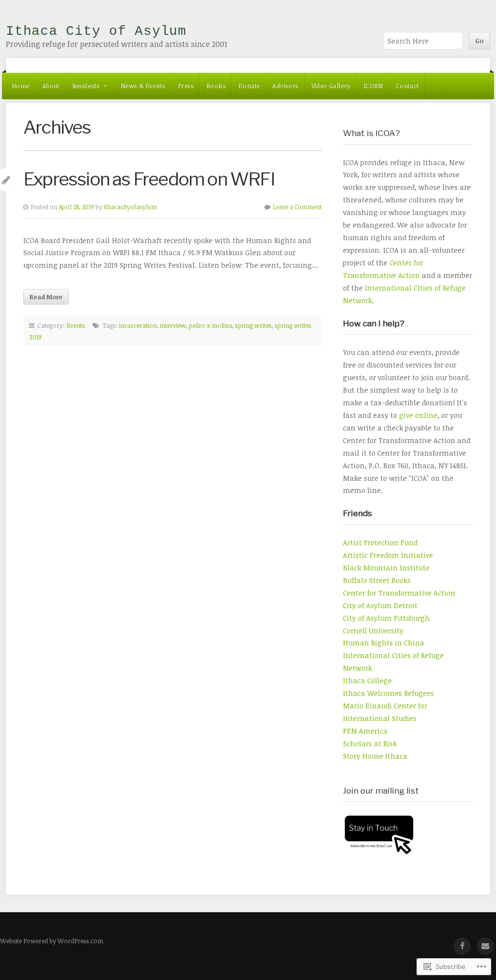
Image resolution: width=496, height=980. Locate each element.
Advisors (285, 85)
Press (186, 85)
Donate (249, 85)
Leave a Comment (297, 207)
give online (418, 415)
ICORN (373, 85)
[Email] (485, 946)
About (51, 85)
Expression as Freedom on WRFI (149, 179)
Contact (407, 85)
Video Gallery (331, 85)
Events (75, 325)
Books (216, 85)
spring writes (253, 325)
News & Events (143, 85)
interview (173, 325)
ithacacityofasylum (130, 207)
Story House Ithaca (375, 756)
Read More (46, 296)
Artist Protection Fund (380, 542)
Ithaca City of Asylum (96, 31)
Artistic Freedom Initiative (388, 555)
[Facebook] (462, 946)
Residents (86, 85)
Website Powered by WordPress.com (51, 940)
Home (21, 85)
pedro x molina (210, 325)
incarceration (138, 325)
